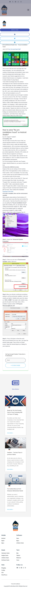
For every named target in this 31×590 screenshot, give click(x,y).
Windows (18, 558)
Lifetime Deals (20, 543)
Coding (16, 30)
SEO (2, 572)
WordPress (4, 575)
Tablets (18, 555)
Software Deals (5, 560)
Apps (2, 543)
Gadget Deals (4, 555)
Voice (17, 560)
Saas (17, 538)
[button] (28, 10)
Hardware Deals (5, 553)
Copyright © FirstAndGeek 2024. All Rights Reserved (15, 586)
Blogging (3, 568)
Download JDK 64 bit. (8, 191)
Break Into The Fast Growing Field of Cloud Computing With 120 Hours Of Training (14, 412)
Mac (17, 553)
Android (13, 30)
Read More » (10, 433)
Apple (2, 541)
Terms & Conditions (15, 584)
